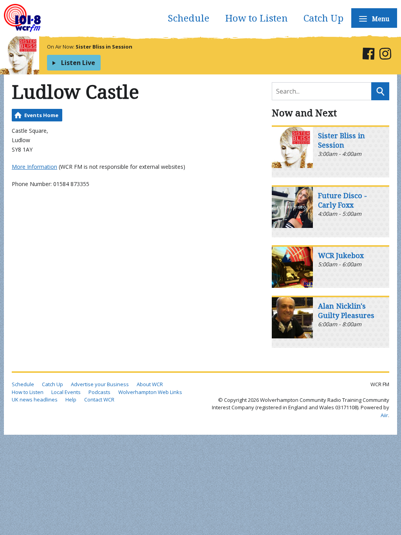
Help (70, 399)
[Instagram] (385, 55)
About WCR (150, 384)
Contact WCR (99, 399)
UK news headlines (35, 399)
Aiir (384, 415)
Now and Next (304, 112)
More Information (34, 166)
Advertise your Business (100, 384)
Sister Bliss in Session (104, 46)
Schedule (189, 17)
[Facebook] (368, 55)
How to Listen (256, 17)
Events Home (41, 115)
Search (380, 91)
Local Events (66, 392)
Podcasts (99, 392)
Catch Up (323, 17)
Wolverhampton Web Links (150, 392)
